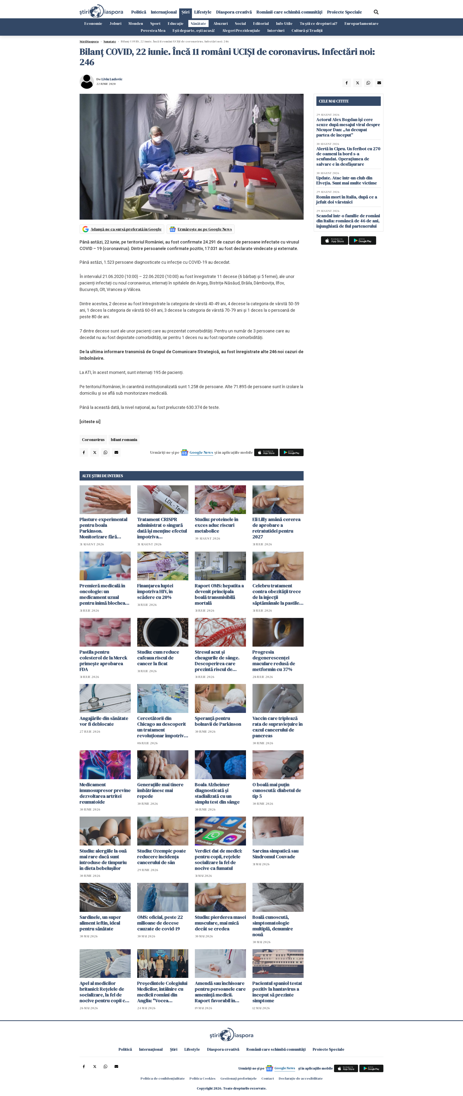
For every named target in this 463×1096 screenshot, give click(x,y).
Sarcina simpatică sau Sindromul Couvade (275, 853)
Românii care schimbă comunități (289, 12)
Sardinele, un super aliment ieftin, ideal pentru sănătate (100, 923)
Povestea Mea (153, 30)
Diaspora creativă (234, 12)
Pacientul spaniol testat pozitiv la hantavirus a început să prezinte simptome (277, 991)
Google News (201, 452)
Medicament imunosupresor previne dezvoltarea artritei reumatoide (105, 793)
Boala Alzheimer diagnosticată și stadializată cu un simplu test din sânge (217, 793)
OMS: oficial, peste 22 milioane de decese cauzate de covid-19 (160, 923)
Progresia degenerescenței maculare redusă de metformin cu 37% (273, 660)
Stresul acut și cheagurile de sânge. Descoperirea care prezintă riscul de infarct (217, 660)
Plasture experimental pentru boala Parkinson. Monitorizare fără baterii (103, 528)
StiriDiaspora (89, 41)
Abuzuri (220, 23)
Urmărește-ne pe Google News (205, 229)
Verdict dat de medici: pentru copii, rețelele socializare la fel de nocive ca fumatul (218, 859)
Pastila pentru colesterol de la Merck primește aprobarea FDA (103, 660)
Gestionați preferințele (238, 1078)
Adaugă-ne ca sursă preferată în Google (126, 229)
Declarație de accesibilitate (301, 1078)
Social (240, 23)
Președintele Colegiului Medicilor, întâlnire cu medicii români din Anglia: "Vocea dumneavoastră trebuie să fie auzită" (162, 991)
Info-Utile (284, 23)
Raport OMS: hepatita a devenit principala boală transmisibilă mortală (219, 594)
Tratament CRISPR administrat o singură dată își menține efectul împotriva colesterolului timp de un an (162, 528)
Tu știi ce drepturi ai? (318, 23)
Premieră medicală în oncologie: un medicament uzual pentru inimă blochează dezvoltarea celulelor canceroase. (105, 594)
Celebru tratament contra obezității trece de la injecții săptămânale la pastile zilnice (276, 594)
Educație (176, 23)
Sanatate (109, 41)
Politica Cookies (203, 1078)
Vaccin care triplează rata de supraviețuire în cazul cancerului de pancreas (277, 726)
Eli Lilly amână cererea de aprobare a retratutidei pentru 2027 (276, 528)
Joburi (115, 23)
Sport (155, 23)
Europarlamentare (362, 23)
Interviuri (275, 30)
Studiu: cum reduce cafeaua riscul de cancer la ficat (158, 657)
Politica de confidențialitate (163, 1078)
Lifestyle (202, 12)
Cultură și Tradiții (307, 30)
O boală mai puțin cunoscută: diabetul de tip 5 (276, 790)
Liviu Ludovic (112, 79)
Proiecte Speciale (344, 12)
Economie (93, 23)
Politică (138, 12)
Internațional (164, 12)
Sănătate (198, 23)
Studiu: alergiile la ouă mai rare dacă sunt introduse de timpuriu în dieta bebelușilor (103, 859)
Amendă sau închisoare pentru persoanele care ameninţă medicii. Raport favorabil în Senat (220, 991)
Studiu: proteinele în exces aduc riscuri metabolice (216, 525)
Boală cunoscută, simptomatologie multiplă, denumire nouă (272, 925)
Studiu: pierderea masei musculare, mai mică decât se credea (220, 923)
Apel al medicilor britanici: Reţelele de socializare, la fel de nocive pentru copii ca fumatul (104, 991)
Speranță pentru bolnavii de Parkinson (218, 721)
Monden (136, 23)
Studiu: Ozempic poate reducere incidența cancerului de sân (161, 856)
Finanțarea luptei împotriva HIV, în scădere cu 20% (155, 591)
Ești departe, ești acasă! (194, 30)
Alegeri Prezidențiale (241, 30)
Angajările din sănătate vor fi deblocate (104, 721)
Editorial (261, 23)
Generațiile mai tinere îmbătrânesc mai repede (160, 790)
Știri (186, 12)
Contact (267, 1078)
